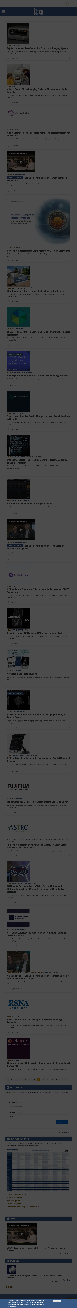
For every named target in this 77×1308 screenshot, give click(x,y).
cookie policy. (13, 1306)
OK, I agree (57, 1301)
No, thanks (65, 1301)
